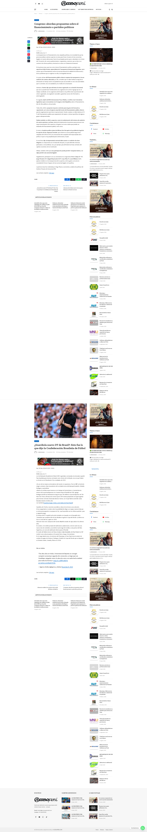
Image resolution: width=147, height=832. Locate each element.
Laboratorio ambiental (106, 374)
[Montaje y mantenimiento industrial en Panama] (94, 295)
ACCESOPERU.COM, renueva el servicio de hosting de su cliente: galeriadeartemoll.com (78, 807)
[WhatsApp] (28, 45)
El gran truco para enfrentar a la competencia (104, 174)
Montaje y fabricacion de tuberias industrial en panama (106, 304)
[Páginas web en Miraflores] (94, 392)
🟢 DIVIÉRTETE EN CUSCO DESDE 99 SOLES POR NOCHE (101, 64)
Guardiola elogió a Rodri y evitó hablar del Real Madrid (58, 503)
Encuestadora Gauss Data (105, 313)
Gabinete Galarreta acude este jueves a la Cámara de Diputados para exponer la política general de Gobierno (79, 205)
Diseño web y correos (68, 9)
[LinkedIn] (28, 57)
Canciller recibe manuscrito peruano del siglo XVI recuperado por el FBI (105, 182)
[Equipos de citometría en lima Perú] (94, 384)
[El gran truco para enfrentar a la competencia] (94, 175)
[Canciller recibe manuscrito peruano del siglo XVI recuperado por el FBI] (94, 183)
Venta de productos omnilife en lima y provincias (105, 332)
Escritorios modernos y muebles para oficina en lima (106, 322)
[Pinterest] (28, 54)
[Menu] (35, 9)
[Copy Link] (28, 61)
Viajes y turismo (109, 829)
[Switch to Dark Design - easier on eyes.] (109, 9)
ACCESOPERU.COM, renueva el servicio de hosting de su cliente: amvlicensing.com (78, 799)
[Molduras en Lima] (94, 116)
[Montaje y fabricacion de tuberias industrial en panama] (94, 305)
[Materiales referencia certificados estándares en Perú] (94, 259)
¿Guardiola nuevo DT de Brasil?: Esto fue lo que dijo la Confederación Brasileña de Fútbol (47, 189)
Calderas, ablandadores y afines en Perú (106, 341)
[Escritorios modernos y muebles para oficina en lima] (94, 322)
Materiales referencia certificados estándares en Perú (106, 259)
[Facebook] (28, 41)
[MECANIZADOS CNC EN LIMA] (94, 368)
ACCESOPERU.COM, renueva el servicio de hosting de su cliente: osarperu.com (78, 815)
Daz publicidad (104, 238)
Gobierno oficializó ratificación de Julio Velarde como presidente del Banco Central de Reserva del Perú (60, 205)
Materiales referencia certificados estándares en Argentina (106, 268)
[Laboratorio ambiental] (94, 376)
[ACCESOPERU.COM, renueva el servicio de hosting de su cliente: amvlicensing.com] (66, 800)
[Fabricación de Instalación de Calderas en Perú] (94, 358)
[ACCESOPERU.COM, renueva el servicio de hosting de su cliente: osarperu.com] (66, 816)
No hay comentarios (61, 31)
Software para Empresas (85, 9)
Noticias (98, 9)
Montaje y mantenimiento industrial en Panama (106, 294)
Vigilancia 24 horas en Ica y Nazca (106, 349)
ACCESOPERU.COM (57, 829)
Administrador (42, 31)
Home (46, 9)
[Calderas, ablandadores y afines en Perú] (94, 342)
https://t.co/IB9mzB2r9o (60, 560)
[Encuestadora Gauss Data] (94, 314)
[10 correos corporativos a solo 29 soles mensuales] (101, 150)
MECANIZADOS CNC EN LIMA (106, 367)
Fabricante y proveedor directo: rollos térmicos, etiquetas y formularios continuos (106, 248)
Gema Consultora (104, 285)
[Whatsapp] (143, 828)
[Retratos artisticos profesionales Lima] (94, 279)
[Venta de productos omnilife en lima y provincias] (94, 332)
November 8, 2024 (67, 567)
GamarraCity (95, 469)
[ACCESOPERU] (73, 3)
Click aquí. (51, 173)
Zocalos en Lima (104, 106)
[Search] (112, 9)
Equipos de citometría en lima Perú (106, 383)
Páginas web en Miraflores (104, 391)
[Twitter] (28, 51)
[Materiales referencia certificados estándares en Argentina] (94, 269)
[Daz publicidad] (94, 240)
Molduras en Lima (104, 114)
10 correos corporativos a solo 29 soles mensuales (99, 160)
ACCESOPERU (54, 9)
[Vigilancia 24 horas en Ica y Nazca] (94, 350)
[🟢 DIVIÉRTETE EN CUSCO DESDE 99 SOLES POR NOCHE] (101, 55)
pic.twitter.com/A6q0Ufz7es (46, 563)
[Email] (28, 48)
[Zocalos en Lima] (94, 108)
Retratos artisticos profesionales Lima (105, 277)
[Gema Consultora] (94, 287)
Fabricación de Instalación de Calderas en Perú (104, 358)
